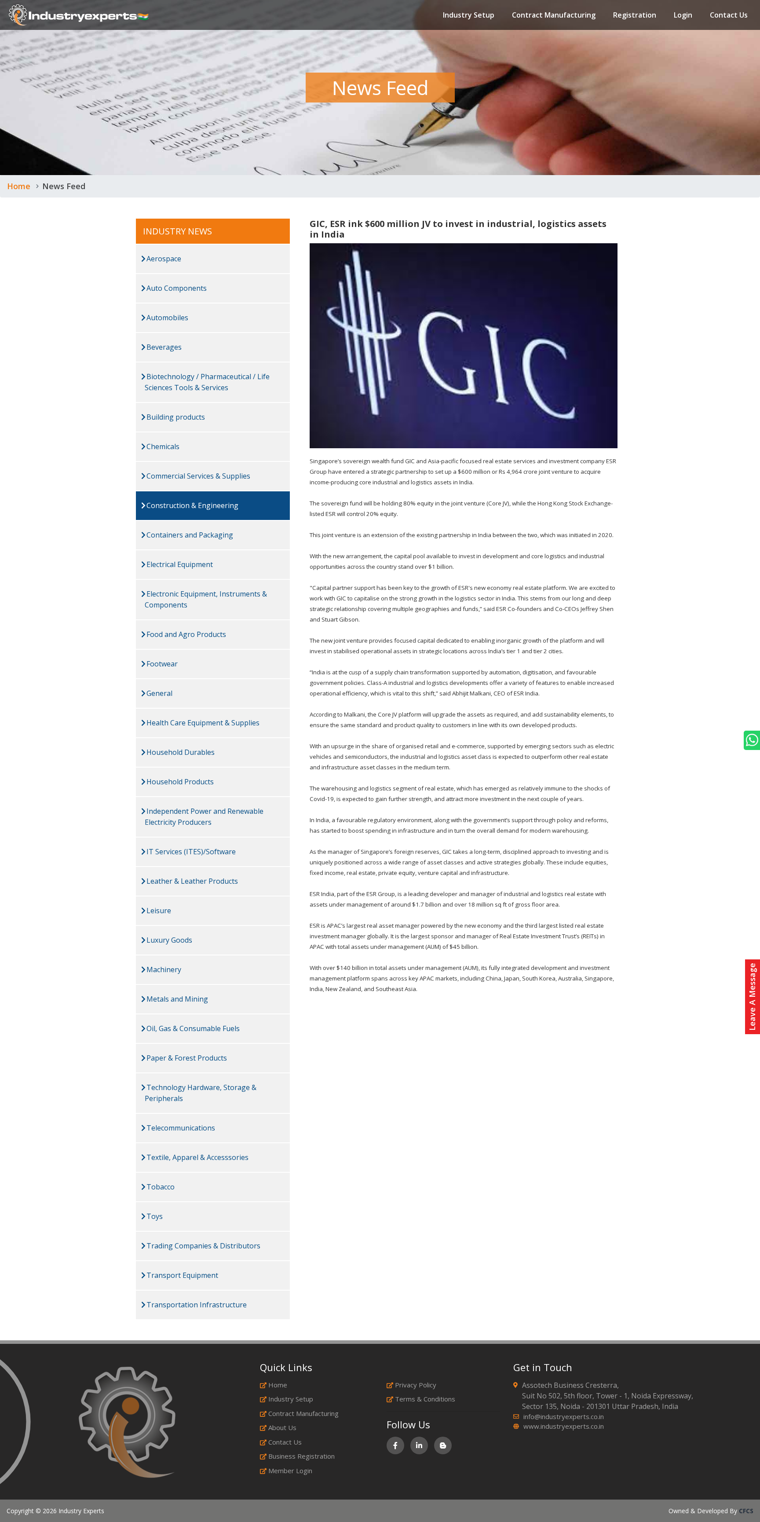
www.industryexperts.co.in (563, 1426)
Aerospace (163, 258)
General (158, 693)
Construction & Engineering (191, 505)
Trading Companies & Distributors (202, 1246)
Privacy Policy (415, 1384)
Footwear (161, 664)
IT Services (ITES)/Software (190, 851)
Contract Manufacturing (554, 15)
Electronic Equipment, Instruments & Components (206, 599)
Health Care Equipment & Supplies (202, 723)
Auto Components (176, 288)
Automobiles (166, 317)
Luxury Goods (168, 940)
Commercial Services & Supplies (197, 476)
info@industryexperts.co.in (563, 1416)
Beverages (163, 347)
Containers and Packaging (189, 535)
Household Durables (180, 752)
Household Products (179, 782)
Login (683, 15)
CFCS (746, 1511)
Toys (154, 1216)
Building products (175, 417)
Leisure (158, 910)
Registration (634, 15)
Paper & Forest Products (186, 1058)
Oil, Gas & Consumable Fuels (192, 1028)
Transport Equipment (181, 1275)
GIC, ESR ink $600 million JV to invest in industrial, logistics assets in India (458, 229)
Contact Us (729, 15)
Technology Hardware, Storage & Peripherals (200, 1093)
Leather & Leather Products (191, 881)
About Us (282, 1427)
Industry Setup (468, 15)
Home (18, 186)
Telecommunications (180, 1128)
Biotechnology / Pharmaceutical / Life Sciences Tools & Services (207, 382)
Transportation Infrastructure (196, 1305)
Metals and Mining (176, 999)
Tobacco (160, 1187)
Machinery (163, 969)
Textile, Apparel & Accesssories (196, 1157)
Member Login (290, 1470)
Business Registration (301, 1456)
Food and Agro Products (185, 634)
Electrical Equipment (179, 564)
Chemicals (162, 446)
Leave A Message (752, 997)
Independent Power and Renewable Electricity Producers (204, 816)
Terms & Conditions (425, 1398)
